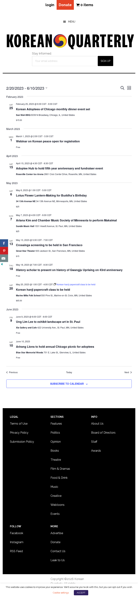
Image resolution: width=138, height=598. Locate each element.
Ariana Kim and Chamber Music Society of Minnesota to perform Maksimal (66, 220)
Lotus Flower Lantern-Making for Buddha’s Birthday (51, 195)
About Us (97, 423)
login (49, 5)
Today (69, 372)
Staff (94, 441)
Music (54, 486)
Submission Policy (22, 441)
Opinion (55, 441)
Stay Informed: (42, 53)
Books (54, 450)
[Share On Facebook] (4, 243)
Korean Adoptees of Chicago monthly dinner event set (53, 109)
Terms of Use (18, 423)
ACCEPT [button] (81, 592)
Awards (96, 450)
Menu (71, 21)
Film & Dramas (60, 468)
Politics (55, 432)
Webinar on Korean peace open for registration (48, 141)
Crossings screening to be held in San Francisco (49, 245)
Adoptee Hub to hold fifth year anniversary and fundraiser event (59, 168)
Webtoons (57, 505)
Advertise (56, 533)
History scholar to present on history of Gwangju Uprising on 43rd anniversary (69, 270)
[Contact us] (4, 258)
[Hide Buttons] (2, 264)
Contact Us (57, 551)
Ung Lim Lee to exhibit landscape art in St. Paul (48, 322)
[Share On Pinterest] (4, 250)
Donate (65, 5)
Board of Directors (103, 432)
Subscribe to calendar (67, 383)
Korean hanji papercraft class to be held (43, 289)
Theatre (55, 459)
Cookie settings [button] (61, 592)
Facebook (16, 533)
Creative (55, 495)
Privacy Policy (19, 432)
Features (56, 423)
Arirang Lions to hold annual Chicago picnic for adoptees (55, 346)
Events (55, 514)
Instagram (16, 542)
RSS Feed (16, 551)
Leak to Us (57, 560)
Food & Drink (59, 477)
